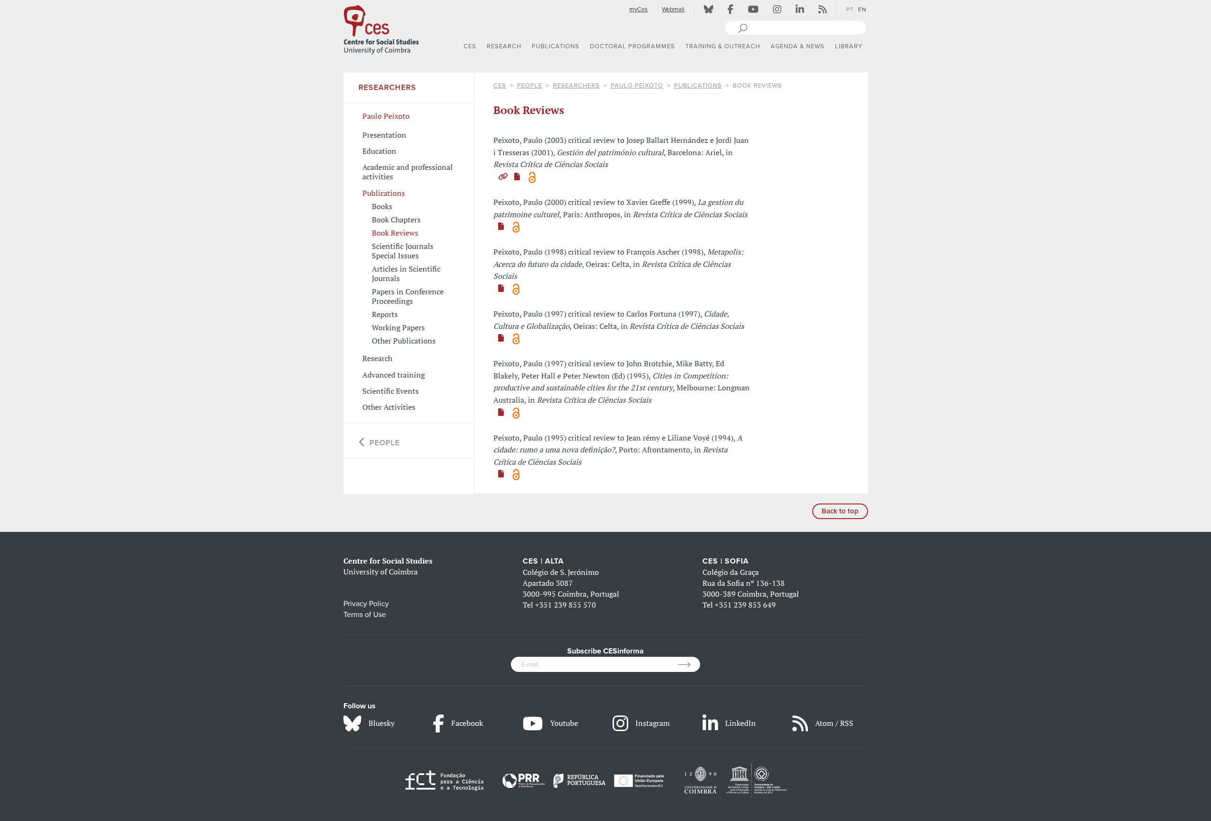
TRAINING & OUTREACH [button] (722, 46)
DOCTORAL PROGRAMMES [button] (632, 46)
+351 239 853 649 (745, 605)
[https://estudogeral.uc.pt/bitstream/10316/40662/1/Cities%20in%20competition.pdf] (501, 412)
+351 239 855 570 (565, 605)
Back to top (840, 511)
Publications (698, 85)
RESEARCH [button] (504, 46)
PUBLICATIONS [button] (555, 46)
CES (499, 85)
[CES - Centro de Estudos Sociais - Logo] (381, 28)
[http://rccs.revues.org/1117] (503, 176)
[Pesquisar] (742, 27)
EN (862, 9)
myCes (638, 9)
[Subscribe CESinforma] (689, 664)
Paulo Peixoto (637, 85)
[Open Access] (532, 176)
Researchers (576, 85)
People (529, 85)
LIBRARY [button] (848, 46)
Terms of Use (364, 614)
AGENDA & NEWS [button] (798, 46)
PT (850, 9)
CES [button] (470, 46)
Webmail (673, 9)
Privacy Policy (366, 604)
